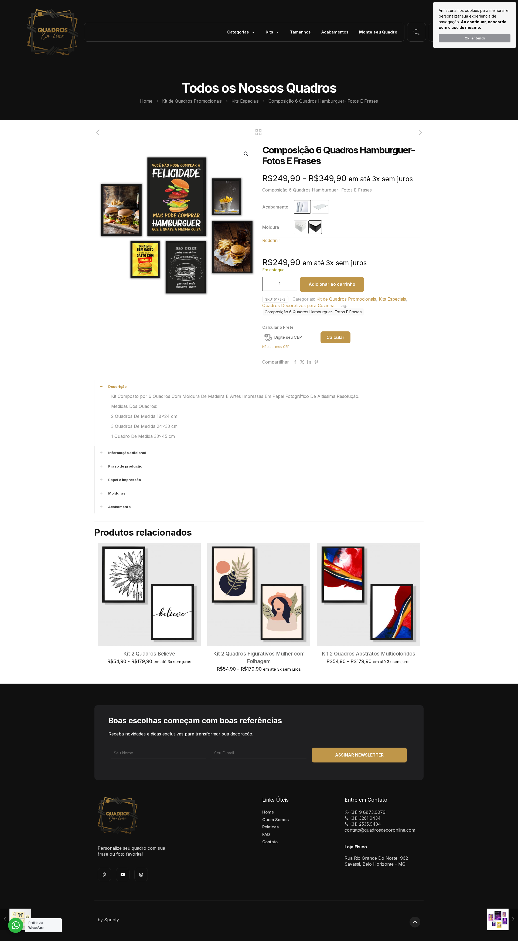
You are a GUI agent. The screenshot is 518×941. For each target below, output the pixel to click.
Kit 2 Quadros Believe (149, 654)
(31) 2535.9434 (365, 824)
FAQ (266, 834)
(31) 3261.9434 (365, 818)
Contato (270, 841)
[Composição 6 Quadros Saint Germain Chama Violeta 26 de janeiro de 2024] (502, 919)
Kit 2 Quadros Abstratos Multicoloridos (368, 654)
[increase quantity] (291, 284)
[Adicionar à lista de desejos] (193, 562)
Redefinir (271, 240)
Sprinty (111, 919)
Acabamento (275, 207)
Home (146, 101)
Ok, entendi (475, 38)
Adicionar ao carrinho (332, 284)
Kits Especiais (245, 101)
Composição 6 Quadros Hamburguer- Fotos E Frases (313, 312)
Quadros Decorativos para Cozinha (298, 305)
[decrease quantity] (268, 284)
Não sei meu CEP (275, 347)
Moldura (270, 227)
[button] (246, 154)
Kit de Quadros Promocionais (192, 101)
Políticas (270, 826)
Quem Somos (275, 819)
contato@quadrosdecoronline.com (380, 830)
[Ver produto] (193, 550)
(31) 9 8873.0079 (367, 812)
